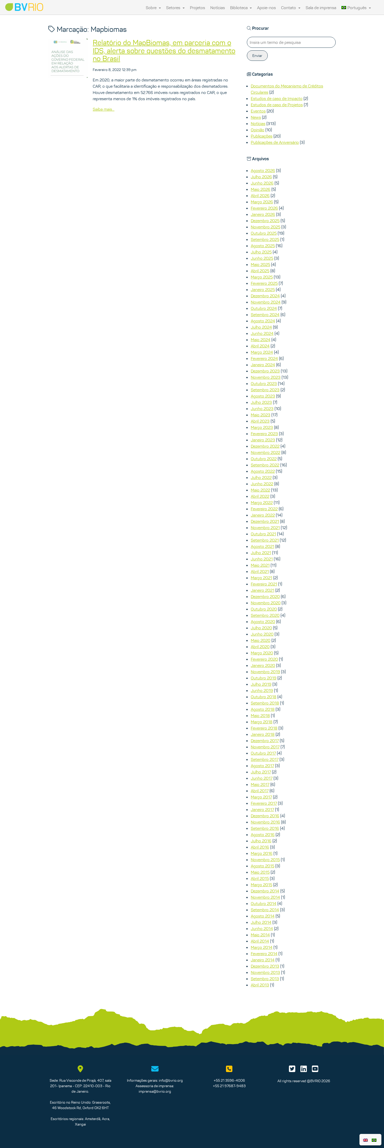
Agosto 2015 (262, 865)
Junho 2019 (262, 690)
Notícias (217, 7)
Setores (173, 7)
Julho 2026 (261, 176)
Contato (289, 7)
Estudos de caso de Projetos (277, 104)
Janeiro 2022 (263, 515)
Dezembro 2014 (265, 890)
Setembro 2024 (265, 314)
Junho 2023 (262, 408)
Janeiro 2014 (263, 959)
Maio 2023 (260, 414)
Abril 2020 (260, 646)
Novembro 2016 (265, 822)
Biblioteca (239, 7)
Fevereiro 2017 (264, 803)
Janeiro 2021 (262, 590)
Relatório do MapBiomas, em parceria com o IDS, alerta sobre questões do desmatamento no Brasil (164, 50)
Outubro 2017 (263, 753)
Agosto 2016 (263, 834)
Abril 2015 (260, 878)
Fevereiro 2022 (264, 508)
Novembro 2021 (265, 527)
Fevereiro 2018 (264, 728)
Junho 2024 (262, 333)
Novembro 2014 (265, 897)
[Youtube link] (315, 1070)
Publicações (261, 136)
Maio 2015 (260, 872)
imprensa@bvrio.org (155, 1091)
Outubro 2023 (264, 383)
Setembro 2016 (265, 828)
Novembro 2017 (265, 746)
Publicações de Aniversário (275, 142)
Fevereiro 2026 (264, 208)
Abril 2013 (260, 984)
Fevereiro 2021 (264, 584)
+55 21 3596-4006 (229, 1080)
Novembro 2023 (266, 377)
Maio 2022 (260, 490)
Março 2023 (262, 427)
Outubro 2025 (264, 233)
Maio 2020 (260, 640)
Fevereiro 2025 (264, 283)
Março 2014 (261, 947)
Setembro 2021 (265, 540)
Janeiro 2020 (263, 665)
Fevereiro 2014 (264, 953)
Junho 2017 (261, 778)
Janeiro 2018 (263, 734)
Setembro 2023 (265, 389)
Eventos (258, 111)
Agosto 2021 (262, 546)
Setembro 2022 (265, 465)
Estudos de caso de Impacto (276, 98)
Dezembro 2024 (265, 295)
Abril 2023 (260, 421)
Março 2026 (262, 201)
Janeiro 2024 (263, 364)
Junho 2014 (262, 928)
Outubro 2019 (263, 677)
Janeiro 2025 (263, 289)
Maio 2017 (260, 784)
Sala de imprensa (321, 7)
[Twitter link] (292, 1070)
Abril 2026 (260, 195)
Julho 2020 (261, 627)
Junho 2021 (262, 558)
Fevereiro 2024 (264, 358)
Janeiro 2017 (262, 809)
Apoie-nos (266, 7)
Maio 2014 (260, 934)
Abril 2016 (260, 847)
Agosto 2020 (263, 621)
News (256, 117)
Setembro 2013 (265, 978)
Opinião (257, 129)
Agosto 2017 (262, 765)
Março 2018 (261, 721)
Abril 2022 (260, 496)
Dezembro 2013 (265, 966)
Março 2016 (261, 853)
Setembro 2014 (265, 909)
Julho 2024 (261, 327)
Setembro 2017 (264, 759)
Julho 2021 (261, 552)
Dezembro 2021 (265, 521)
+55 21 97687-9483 (229, 1086)
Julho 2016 (261, 840)
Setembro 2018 (265, 703)
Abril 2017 (260, 790)
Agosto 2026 (263, 170)
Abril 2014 (260, 941)
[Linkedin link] (303, 1070)
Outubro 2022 (264, 458)
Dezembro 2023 (265, 371)
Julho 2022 (261, 477)
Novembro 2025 (265, 226)
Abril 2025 (260, 270)
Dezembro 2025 (265, 220)
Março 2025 (262, 277)
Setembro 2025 (265, 239)
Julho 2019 (261, 684)
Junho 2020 (262, 634)
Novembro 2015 (265, 859)
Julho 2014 (261, 922)
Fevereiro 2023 (264, 433)
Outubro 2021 (263, 533)
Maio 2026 (260, 189)
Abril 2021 (260, 571)
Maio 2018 (260, 715)
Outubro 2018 (263, 696)
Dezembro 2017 (265, 740)
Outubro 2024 (264, 308)
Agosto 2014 (263, 916)
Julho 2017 (261, 771)
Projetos (197, 7)
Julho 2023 (261, 402)
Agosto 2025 (263, 245)
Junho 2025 (262, 258)
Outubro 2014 (263, 903)
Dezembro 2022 (265, 446)
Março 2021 (261, 577)
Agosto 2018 (263, 709)
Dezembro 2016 (265, 815)
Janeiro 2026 (263, 214)
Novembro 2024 (266, 302)
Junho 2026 (262, 183)
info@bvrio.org (171, 1080)
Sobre (152, 7)
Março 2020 (262, 652)
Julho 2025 (261, 252)
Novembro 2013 (265, 972)
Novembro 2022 (265, 452)
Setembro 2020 (265, 615)
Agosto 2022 (263, 471)
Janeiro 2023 (263, 439)
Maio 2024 (260, 339)
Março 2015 (261, 884)
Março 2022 (262, 502)
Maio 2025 (260, 264)
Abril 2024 (260, 345)
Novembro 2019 (265, 671)
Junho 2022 (262, 483)
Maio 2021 (260, 565)
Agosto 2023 (263, 396)
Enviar (257, 55)
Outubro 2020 (264, 609)
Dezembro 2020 (265, 596)
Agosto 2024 (263, 320)
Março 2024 (262, 352)
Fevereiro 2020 (264, 659)
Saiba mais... (103, 109)
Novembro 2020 (266, 602)
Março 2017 (261, 797)
